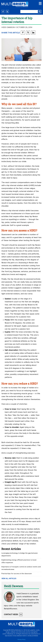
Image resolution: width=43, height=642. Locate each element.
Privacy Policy (21, 639)
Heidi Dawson (8, 27)
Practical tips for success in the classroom (16, 573)
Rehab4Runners (10, 609)
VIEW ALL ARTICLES (8, 578)
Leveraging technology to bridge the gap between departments (19, 554)
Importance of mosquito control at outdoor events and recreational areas (21, 568)
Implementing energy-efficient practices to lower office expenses (19, 561)
